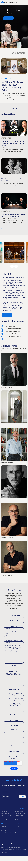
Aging (2, 837)
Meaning (3, 829)
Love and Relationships (6, 833)
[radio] (14, 633)
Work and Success (5, 831)
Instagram (17, 829)
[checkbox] (14, 635)
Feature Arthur (8, 18)
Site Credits (4, 852)
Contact (24, 849)
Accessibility (11, 849)
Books (2, 818)
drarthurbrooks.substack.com (13, 339)
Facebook (17, 833)
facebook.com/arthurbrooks (13, 331)
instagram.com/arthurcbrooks (13, 329)
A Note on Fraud (18, 849)
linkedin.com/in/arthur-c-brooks (14, 334)
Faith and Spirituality (5, 839)
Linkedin (17, 827)
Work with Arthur (5, 813)
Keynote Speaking (19, 811)
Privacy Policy (4, 849)
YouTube (17, 831)
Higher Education (19, 816)
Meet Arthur (4, 811)
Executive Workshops (20, 813)
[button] (12, 266)
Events (16, 820)
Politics (3, 835)
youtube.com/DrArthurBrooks (13, 336)
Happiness (3, 827)
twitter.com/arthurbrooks (12, 326)
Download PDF (7, 315)
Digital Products (5, 820)
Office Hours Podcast (6, 816)
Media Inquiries (18, 818)
